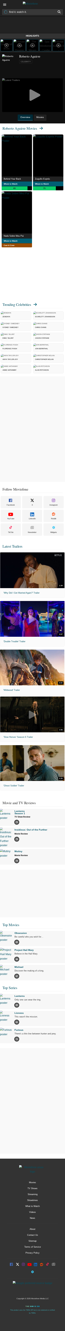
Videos (32, 1212)
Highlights (32, 36)
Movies (32, 1182)
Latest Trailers (12, 546)
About (32, 1229)
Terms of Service (32, 1247)
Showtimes (32, 1200)
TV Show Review (22, 817)
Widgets (53, 532)
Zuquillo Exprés (42, 179)
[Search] (59, 12)
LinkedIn (32, 519)
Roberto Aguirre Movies (19, 128)
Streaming (33, 1194)
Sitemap (32, 1241)
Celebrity (26, 62)
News (32, 1218)
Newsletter (32, 532)
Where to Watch (11, 184)
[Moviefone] (32, 4)
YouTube (10, 519)
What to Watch (32, 1206)
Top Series (9, 987)
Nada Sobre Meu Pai (14, 236)
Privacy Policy (33, 1253)
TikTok (11, 532)
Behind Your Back (12, 179)
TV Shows (33, 1188)
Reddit (53, 519)
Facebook (11, 505)
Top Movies (10, 924)
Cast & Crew (9, 245)
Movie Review (21, 834)
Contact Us (32, 1235)
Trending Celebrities (16, 304)
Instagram (54, 505)
